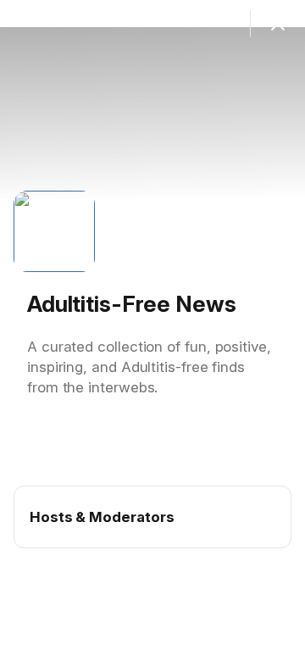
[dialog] (152, 330)
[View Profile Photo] (54, 231)
